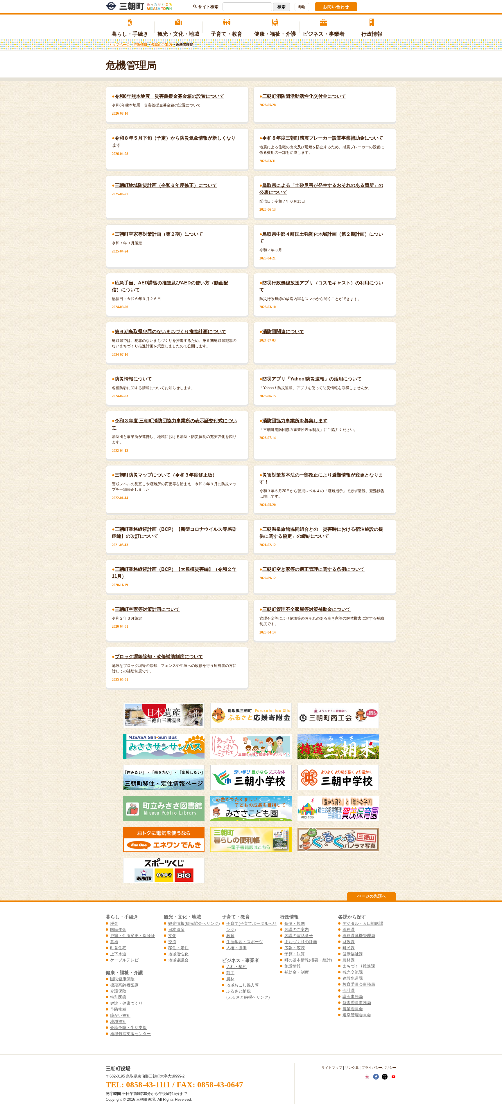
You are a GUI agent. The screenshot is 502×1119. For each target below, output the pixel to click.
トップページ (119, 45)
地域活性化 (178, 954)
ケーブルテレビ (124, 960)
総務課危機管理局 (359, 935)
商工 (230, 972)
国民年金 (118, 929)
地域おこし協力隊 (242, 985)
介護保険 (118, 991)
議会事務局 (353, 996)
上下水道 (118, 954)
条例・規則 (294, 923)
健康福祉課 (353, 954)
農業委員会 (353, 1008)
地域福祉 (118, 1021)
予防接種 (118, 1009)
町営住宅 (118, 947)
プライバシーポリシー (378, 1068)
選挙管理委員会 (357, 1014)
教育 (230, 935)
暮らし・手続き (130, 34)
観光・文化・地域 (178, 34)
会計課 (349, 990)
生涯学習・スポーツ (244, 941)
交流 (172, 941)
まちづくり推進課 (359, 966)
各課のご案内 (161, 45)
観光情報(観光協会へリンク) (194, 923)
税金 (114, 923)
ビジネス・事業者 (324, 34)
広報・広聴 (294, 947)
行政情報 (371, 34)
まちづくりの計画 (300, 941)
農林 (230, 979)
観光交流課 (353, 972)
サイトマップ (331, 1068)
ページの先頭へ (371, 896)
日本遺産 (176, 929)
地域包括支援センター (130, 1033)
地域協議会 (178, 960)
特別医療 (118, 997)
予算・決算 (294, 954)
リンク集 (352, 1068)
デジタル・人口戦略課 (363, 923)
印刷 (301, 7)
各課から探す (352, 916)
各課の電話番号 (298, 935)
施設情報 (292, 966)
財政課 (349, 941)
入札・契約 (236, 966)
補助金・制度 (296, 972)
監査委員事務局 (357, 1002)
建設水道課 (353, 978)
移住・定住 (178, 947)
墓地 (114, 941)
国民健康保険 (122, 979)
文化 (172, 935)
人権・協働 (236, 947)
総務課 (349, 929)
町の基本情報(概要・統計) (308, 960)
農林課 (349, 960)
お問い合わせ (336, 6)
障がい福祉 (120, 1015)
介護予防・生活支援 (128, 1027)
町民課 (349, 947)
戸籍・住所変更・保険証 (132, 935)
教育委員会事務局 (359, 984)
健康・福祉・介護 (275, 34)
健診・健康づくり (126, 1003)
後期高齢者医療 (124, 985)
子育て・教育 (226, 34)
